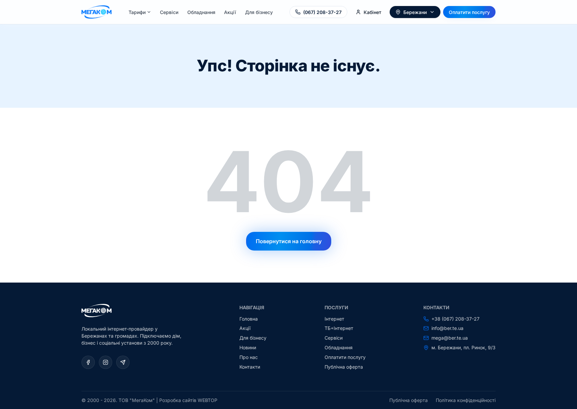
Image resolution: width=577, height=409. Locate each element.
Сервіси (169, 12)
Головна (248, 319)
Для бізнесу (259, 12)
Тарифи (137, 12)
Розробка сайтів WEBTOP (188, 400)
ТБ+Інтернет (339, 328)
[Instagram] (105, 362)
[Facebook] (88, 362)
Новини (247, 347)
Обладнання (201, 12)
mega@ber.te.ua (449, 338)
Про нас (248, 357)
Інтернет (334, 319)
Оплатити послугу (469, 12)
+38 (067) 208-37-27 (455, 319)
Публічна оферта (344, 367)
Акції (230, 12)
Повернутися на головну (289, 241)
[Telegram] (123, 362)
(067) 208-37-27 (322, 12)
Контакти (249, 367)
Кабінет (372, 12)
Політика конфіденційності (466, 400)
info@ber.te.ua (447, 328)
